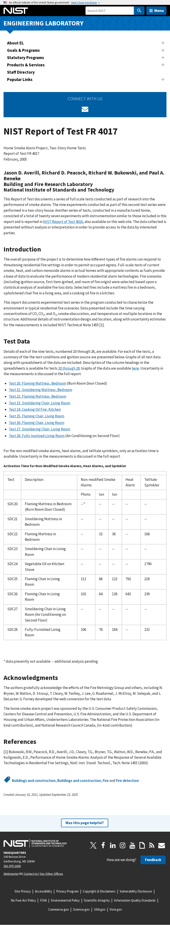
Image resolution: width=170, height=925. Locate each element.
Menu (159, 10)
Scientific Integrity (97, 900)
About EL (15, 43)
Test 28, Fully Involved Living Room (37, 435)
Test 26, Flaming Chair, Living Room (36, 422)
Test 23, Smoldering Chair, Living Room (39, 403)
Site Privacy (23, 891)
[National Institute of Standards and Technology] (35, 843)
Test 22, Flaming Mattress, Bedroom (37, 396)
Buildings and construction (34, 780)
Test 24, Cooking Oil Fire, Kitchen (35, 409)
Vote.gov (116, 909)
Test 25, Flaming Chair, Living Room (36, 416)
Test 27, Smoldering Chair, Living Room (39, 429)
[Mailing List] (161, 845)
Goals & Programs (23, 50)
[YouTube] (132, 845)
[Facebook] (103, 845)
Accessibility (43, 891)
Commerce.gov (58, 909)
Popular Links (20, 79)
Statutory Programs (25, 57)
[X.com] (93, 845)
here (135, 368)
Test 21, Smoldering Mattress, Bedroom (40, 389)
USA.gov (99, 909)
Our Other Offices (51, 874)
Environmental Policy (65, 900)
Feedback (153, 859)
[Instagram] (123, 845)
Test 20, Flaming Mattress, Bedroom (37, 383)
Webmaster (11, 874)
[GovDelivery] (85, 109)
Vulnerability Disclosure (136, 891)
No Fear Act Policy (23, 900)
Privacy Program (67, 891)
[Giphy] (142, 845)
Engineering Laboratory (43, 23)
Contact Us (31, 874)
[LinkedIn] (113, 845)
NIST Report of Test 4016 (63, 221)
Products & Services (26, 64)
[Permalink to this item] (117, 190)
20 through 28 (69, 368)
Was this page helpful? (85, 822)
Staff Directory (21, 72)
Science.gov (81, 909)
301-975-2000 (12, 866)
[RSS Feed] (152, 845)
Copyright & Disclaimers (99, 891)
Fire (106, 780)
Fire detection (127, 780)
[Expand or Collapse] (162, 42)
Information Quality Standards (135, 900)
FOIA (43, 900)
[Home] (16, 10)
